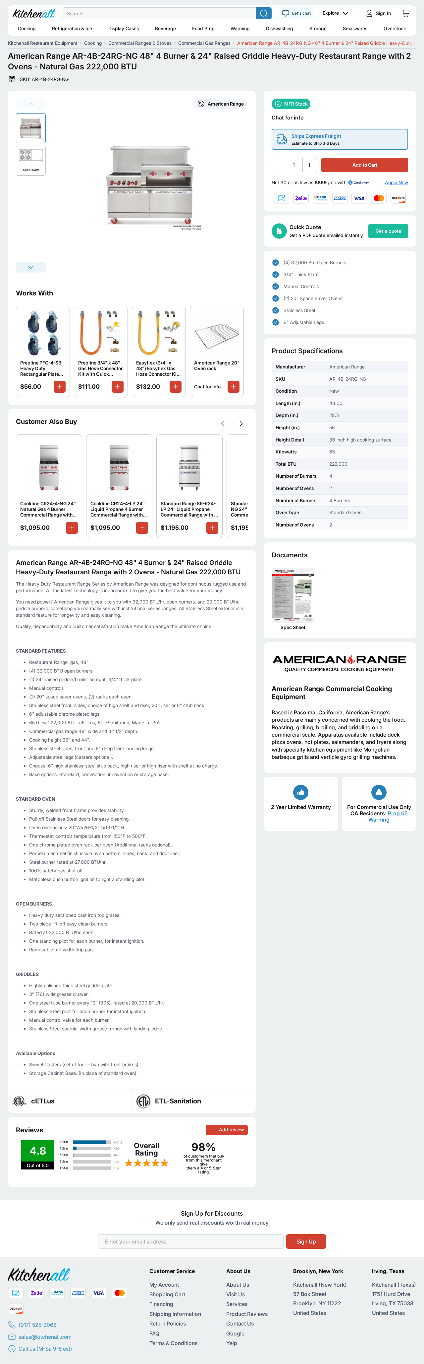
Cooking (27, 28)
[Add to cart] (60, 387)
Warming (240, 28)
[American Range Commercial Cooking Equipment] (340, 663)
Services (236, 1304)
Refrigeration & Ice (72, 28)
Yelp (231, 1343)
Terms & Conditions (173, 1343)
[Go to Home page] (34, 13)
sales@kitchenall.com (45, 1336)
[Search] (264, 13)
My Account (164, 1284)
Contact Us (240, 1323)
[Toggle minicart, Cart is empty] (406, 13)
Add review (231, 1129)
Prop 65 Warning (388, 816)
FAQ (154, 1333)
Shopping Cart (167, 1294)
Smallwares (355, 28)
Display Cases (123, 28)
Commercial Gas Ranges (204, 43)
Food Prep (203, 28)
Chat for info (207, 386)
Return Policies (167, 1323)
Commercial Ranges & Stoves (140, 43)
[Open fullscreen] (155, 186)
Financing (161, 1304)
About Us (237, 1284)
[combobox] (212, 13)
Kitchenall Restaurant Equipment (43, 43)
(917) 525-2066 (38, 1325)
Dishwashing (279, 28)
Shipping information (175, 1314)
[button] (222, 423)
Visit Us (235, 1294)
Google (235, 1333)
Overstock (395, 28)
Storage (318, 28)
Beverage (165, 28)
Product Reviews (247, 1314)
